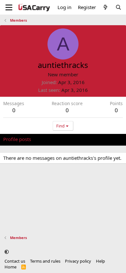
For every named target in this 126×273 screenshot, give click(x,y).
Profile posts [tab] (17, 139)
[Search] (118, 7)
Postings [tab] (83, 139)
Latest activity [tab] (52, 139)
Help (100, 261)
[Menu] (8, 7)
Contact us (15, 261)
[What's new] (105, 7)
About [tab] (106, 139)
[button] (6, 251)
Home (10, 267)
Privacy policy (78, 261)
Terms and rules (45, 261)
